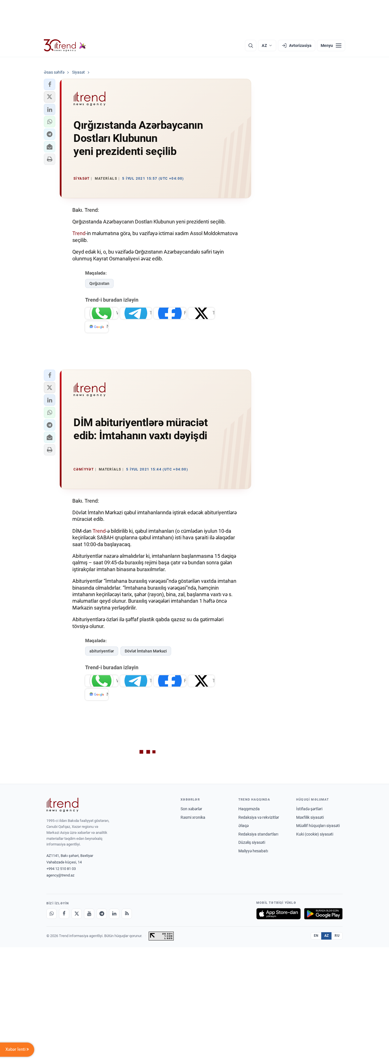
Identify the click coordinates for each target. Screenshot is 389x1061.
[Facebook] (64, 914)
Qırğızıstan (99, 283)
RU (337, 936)
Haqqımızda (249, 809)
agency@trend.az (60, 875)
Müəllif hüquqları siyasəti (318, 825)
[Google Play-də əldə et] (323, 913)
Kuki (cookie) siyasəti (314, 834)
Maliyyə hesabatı (253, 851)
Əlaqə (243, 825)
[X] (76, 914)
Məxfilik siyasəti (310, 817)
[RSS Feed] (127, 914)
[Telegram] (102, 914)
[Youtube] (89, 914)
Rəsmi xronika (193, 817)
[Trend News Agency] (62, 805)
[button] (49, 84)
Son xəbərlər (191, 809)
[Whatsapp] (51, 914)
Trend (78, 233)
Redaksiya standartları (258, 834)
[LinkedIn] (114, 914)
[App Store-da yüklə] (278, 913)
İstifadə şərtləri (309, 809)
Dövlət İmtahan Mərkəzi (146, 651)
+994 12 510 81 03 (61, 869)
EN (316, 936)
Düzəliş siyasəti (251, 842)
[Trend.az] (65, 45)
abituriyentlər (101, 651)
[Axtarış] (250, 45)
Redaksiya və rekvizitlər (258, 817)
